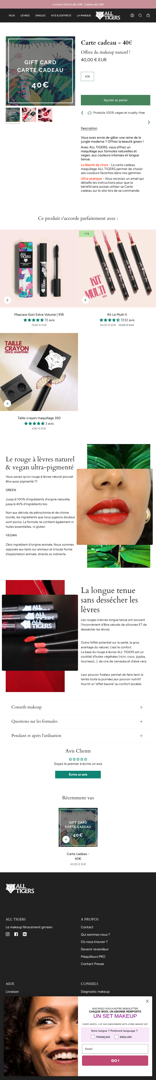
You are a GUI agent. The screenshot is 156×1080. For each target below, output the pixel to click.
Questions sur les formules (34, 721)
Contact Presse (92, 964)
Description (89, 128)
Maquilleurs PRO (93, 956)
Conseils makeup (26, 707)
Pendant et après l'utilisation (36, 735)
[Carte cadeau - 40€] (78, 827)
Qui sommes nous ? (95, 934)
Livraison (12, 991)
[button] (34, 320)
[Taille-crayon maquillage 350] (39, 372)
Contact (87, 927)
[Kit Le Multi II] (117, 269)
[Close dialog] (147, 1001)
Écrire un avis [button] (78, 774)
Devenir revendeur (95, 949)
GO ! (115, 1060)
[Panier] (148, 15)
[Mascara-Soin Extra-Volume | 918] (39, 269)
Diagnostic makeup (95, 991)
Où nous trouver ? (94, 942)
